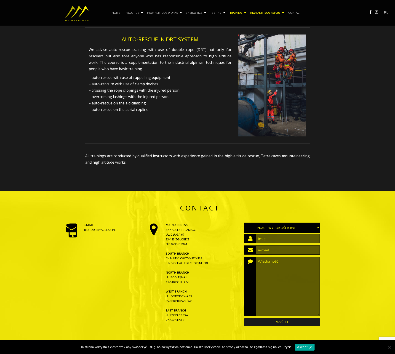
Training (236, 13)
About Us (132, 13)
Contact (294, 13)
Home (116, 13)
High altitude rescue (265, 13)
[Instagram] (376, 12)
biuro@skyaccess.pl (99, 230)
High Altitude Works (162, 13)
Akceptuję (304, 347)
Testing (216, 13)
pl (386, 12)
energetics (194, 13)
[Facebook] (370, 12)
